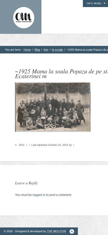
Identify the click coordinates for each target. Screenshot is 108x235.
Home (27, 49)
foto (46, 49)
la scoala (57, 49)
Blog (37, 49)
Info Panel (94, 3)
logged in (39, 195)
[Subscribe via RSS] (72, 231)
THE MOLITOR (56, 231)
